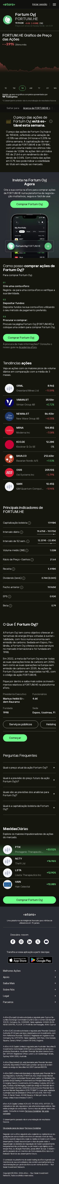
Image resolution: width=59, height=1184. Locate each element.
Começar (15, 737)
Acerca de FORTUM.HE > (36, 108)
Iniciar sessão (39, 4)
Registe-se (6, 94)
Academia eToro (28, 347)
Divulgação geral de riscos (13, 1128)
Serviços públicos (20, 724)
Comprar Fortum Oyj (29, 204)
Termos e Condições (33, 1111)
